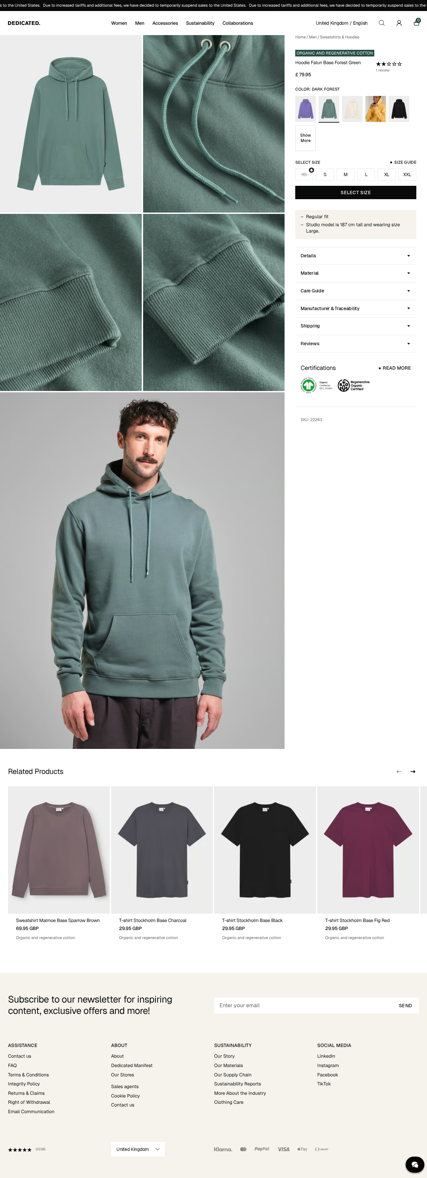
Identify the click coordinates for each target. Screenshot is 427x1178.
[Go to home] (59, 23)
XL (386, 174)
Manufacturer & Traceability (330, 308)
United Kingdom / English (342, 23)
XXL (407, 174)
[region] (213, 863)
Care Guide (312, 291)
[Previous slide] (399, 771)
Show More (305, 138)
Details (308, 256)
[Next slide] (412, 771)
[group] (59, 863)
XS (304, 174)
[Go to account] (399, 23)
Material (310, 273)
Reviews (310, 344)
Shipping (310, 326)
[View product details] (59, 927)
